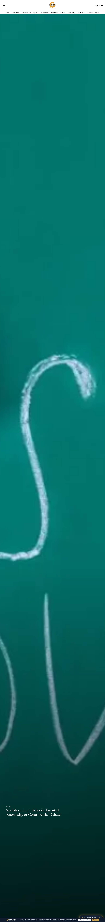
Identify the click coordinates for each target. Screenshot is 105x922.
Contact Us (81, 12)
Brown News (15, 12)
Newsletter (54, 12)
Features (62, 12)
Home (7, 12)
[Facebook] (95, 5)
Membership (71, 12)
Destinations (45, 12)
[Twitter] (97, 5)
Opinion (35, 12)
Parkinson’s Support (93, 12)
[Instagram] (100, 5)
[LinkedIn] (102, 5)
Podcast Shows (26, 12)
